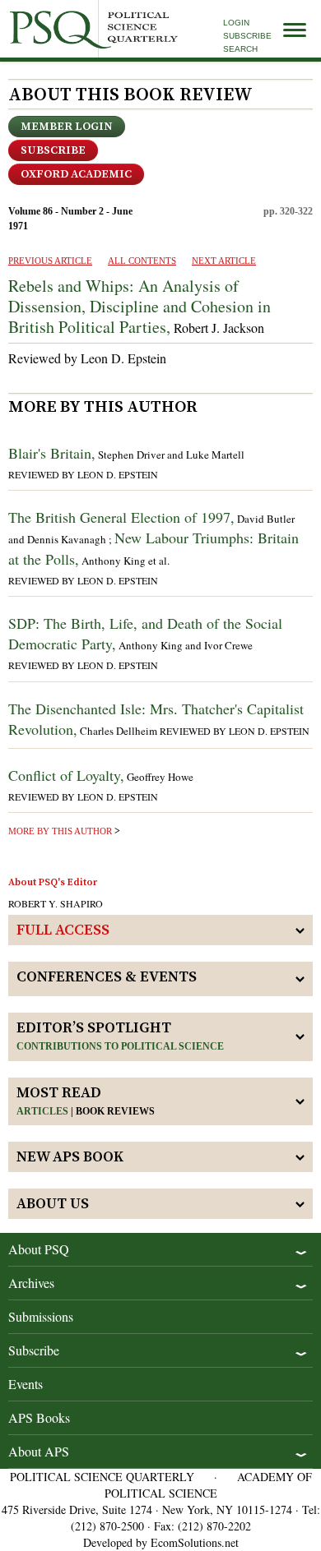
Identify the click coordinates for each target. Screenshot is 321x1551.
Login (236, 22)
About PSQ (38, 1249)
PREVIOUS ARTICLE (50, 260)
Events (25, 1383)
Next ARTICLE (224, 260)
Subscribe (247, 35)
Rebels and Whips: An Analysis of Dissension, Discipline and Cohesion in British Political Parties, (139, 306)
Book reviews (115, 1111)
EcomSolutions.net (195, 1542)
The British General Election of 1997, (121, 517)
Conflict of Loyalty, (66, 775)
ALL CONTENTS (142, 260)
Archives (31, 1282)
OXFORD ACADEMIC (76, 174)
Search (240, 48)
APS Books (39, 1417)
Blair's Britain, (51, 453)
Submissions (40, 1316)
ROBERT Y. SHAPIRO (55, 903)
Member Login (67, 126)
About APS (38, 1451)
